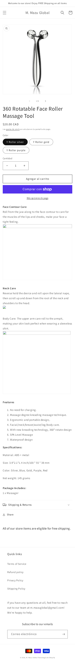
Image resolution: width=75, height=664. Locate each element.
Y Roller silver (15, 142)
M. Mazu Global (32, 657)
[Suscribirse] (64, 634)
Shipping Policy (16, 588)
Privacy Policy (15, 580)
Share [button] (10, 514)
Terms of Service (16, 564)
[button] (5, 13)
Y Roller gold (41, 142)
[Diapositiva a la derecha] (46, 101)
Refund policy (15, 572)
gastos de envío (13, 129)
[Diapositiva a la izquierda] (29, 101)
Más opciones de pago (37, 198)
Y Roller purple (16, 150)
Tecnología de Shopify (46, 657)
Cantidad (7, 158)
